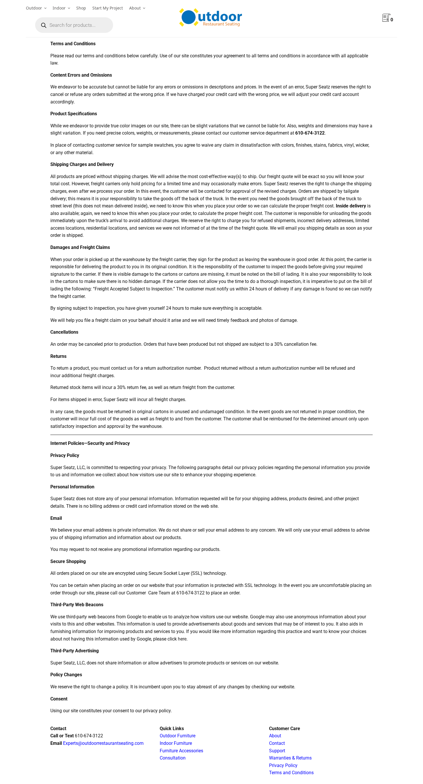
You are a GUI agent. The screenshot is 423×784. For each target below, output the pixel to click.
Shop (81, 8)
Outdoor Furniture (177, 735)
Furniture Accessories (181, 750)
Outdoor (34, 8)
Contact (277, 743)
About (135, 8)
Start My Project (107, 8)
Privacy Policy (283, 765)
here (182, 639)
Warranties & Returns (290, 758)
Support (277, 750)
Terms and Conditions (291, 772)
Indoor (59, 8)
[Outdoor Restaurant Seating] (211, 18)
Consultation (173, 758)
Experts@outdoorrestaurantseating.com (103, 743)
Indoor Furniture (176, 743)
